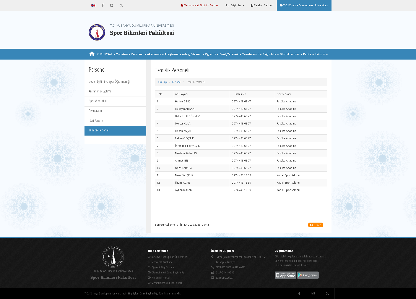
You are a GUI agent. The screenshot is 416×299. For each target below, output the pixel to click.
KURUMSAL (105, 54)
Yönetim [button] (122, 54)
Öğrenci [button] (210, 54)
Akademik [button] (154, 54)
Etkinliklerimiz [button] (290, 54)
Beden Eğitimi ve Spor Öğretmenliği (109, 81)
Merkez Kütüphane (161, 262)
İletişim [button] (320, 54)
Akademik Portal (160, 277)
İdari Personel (96, 120)
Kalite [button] (307, 54)
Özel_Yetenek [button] (229, 54)
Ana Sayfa (162, 82)
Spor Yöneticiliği (98, 101)
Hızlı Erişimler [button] (233, 5)
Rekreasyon (95, 110)
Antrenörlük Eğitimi (100, 91)
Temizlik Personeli (99, 130)
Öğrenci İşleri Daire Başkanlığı (167, 272)
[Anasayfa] (92, 54)
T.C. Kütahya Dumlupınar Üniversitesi (305, 5)
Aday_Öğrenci (192, 54)
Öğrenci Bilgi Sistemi (162, 267)
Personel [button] (137, 54)
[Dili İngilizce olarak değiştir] (93, 5)
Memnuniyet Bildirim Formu (200, 5)
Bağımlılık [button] (270, 54)
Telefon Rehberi (263, 5)
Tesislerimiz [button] (251, 54)
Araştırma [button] (172, 54)
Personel (176, 82)
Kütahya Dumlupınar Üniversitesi (169, 257)
